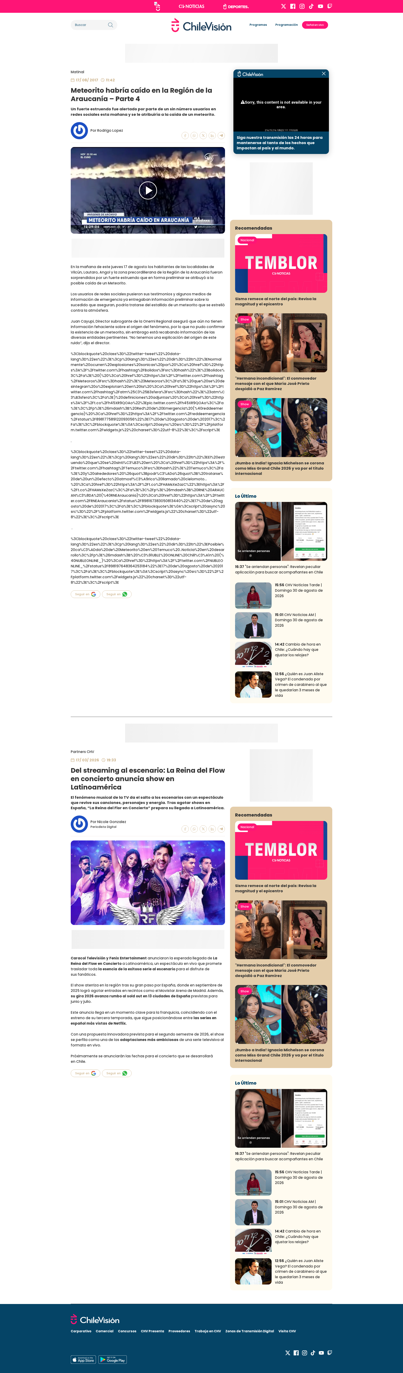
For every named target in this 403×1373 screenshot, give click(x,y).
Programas (258, 25)
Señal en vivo (315, 25)
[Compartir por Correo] (221, 135)
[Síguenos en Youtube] (320, 6)
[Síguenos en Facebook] (292, 6)
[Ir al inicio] (201, 25)
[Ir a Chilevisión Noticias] (191, 6)
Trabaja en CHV (208, 1331)
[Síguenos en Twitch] (329, 6)
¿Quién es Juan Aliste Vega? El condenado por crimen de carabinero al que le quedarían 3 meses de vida (301, 684)
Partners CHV (82, 751)
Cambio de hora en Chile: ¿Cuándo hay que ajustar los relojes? (298, 650)
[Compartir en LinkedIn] (212, 135)
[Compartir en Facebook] (185, 135)
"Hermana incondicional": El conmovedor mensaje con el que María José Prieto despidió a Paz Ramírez (276, 383)
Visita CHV (287, 1331)
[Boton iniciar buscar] (110, 24)
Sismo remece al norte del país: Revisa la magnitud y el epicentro (275, 301)
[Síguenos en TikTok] (311, 6)
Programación (286, 25)
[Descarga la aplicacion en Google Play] (83, 1359)
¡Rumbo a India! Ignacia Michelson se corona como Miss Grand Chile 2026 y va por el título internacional (279, 468)
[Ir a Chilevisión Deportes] (236, 6)
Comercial (105, 1331)
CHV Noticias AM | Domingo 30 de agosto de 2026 (299, 620)
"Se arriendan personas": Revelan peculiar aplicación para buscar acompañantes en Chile (279, 569)
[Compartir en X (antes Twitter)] (203, 135)
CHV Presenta (152, 1331)
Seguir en (82, 594)
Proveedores (179, 1331)
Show (245, 319)
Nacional (247, 240)
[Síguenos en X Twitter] (283, 6)
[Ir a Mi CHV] (157, 6)
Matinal (77, 71)
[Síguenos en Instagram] (302, 6)
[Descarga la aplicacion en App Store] (112, 1359)
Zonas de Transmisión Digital (249, 1331)
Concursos (127, 1331)
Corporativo (81, 1331)
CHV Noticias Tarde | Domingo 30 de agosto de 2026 (299, 590)
